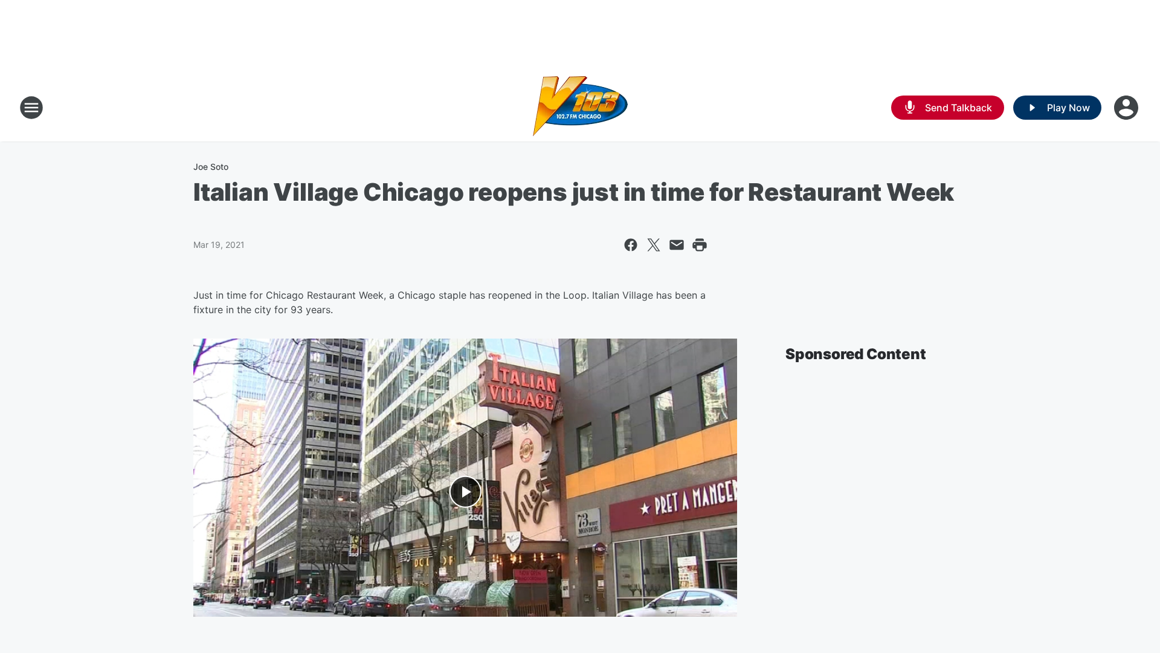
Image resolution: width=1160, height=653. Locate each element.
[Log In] (1127, 108)
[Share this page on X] (653, 244)
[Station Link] (580, 107)
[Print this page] (699, 244)
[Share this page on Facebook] (630, 244)
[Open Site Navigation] (31, 108)
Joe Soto (210, 166)
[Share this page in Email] (676, 244)
